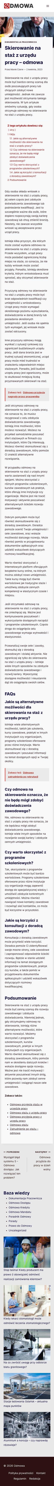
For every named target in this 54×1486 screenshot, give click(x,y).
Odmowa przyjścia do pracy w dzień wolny (42, 1161)
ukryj (12, 130)
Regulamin (20, 1478)
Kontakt (40, 1473)
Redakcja (34, 1478)
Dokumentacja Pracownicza (21, 42)
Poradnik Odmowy (20, 1216)
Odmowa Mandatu (20, 1211)
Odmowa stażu (19, 1124)
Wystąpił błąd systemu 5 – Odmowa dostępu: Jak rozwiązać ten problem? (12, 1165)
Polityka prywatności (21, 1473)
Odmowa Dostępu (19, 1202)
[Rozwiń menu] (47, 6)
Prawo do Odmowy (20, 1225)
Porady (13, 1221)
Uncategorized (17, 1230)
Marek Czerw (17, 69)
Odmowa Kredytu (19, 1207)
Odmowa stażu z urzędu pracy (28, 1112)
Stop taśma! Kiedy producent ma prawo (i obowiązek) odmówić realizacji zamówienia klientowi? (23, 1274)
